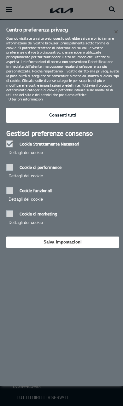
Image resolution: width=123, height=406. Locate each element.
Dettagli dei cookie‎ (26, 152)
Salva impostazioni (63, 242)
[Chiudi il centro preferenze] (116, 32)
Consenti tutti (62, 115)
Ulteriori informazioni (26, 99)
